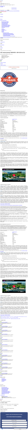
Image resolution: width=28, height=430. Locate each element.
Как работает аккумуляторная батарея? (8, 33)
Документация (3, 380)
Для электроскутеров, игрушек (5, 391)
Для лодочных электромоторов (5, 26)
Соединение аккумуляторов (6, 35)
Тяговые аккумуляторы (6, 32)
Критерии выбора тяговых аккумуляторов (8, 34)
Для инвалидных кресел (5, 24)
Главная (3, 28)
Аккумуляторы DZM (4, 387)
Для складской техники (5, 23)
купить (1, 324)
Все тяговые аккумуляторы (5, 21)
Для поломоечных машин (5, 389)
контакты (3, 31)
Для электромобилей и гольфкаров (6, 25)
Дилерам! (3, 30)
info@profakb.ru (6, 396)
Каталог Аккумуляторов (3, 20)
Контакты (3, 381)
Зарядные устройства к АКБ (5, 393)
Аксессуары (3, 27)
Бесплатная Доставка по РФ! (3, 11)
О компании (3, 29)
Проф (8, 7)
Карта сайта (1, 384)
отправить (15, 405)
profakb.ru (1, 47)
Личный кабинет (4, 379)
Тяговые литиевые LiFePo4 (5, 22)
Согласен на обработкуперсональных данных (6, 429)
